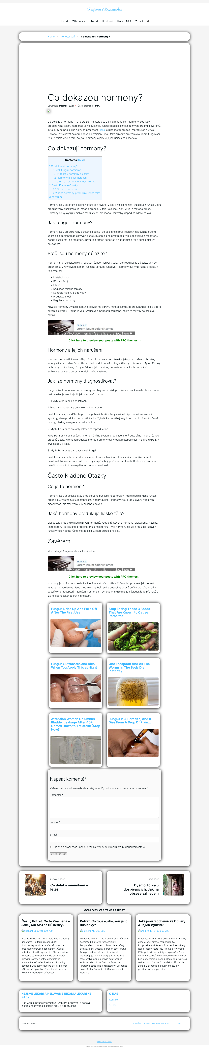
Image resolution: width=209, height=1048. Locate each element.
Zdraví (139, 21)
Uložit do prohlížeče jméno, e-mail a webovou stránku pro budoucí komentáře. (99, 846)
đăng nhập (119, 1046)
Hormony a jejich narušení (70, 177)
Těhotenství (79, 21)
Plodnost (107, 21)
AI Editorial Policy (104, 1041)
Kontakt (113, 999)
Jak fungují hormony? (67, 170)
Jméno (55, 822)
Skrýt (81, 160)
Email (180, 1023)
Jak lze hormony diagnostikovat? (74, 181)
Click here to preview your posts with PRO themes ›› (105, 340)
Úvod (64, 21)
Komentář (56, 794)
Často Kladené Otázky (63, 185)
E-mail (54, 834)
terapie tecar (90, 1046)
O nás (112, 1004)
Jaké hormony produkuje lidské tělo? (77, 192)
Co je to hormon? (65, 189)
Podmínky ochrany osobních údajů (151, 1023)
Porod (94, 21)
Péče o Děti (124, 21)
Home (51, 36)
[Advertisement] (104, 71)
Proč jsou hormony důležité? (71, 173)
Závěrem (55, 196)
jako (102, 129)
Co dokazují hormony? (63, 166)
